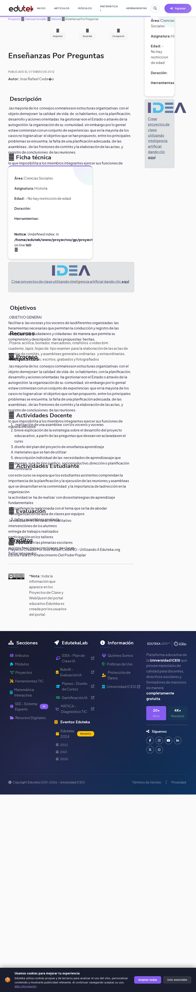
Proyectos (23, 672)
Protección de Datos (119, 675)
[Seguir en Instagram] (159, 740)
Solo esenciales (177, 979)
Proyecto (14, 19)
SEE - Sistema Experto (30, 706)
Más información (26, 986)
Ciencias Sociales (35, 19)
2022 (64, 745)
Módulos (22, 664)
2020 (64, 759)
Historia (56, 19)
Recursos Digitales (30, 717)
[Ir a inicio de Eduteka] (19, 8)
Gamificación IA (74, 697)
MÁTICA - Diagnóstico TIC (74, 709)
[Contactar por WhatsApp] (159, 749)
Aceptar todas (147, 979)
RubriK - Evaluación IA (71, 672)
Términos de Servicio (146, 782)
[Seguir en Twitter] (150, 749)
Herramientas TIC (29, 681)
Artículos (22, 655)
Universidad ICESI (121, 686)
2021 (63, 752)
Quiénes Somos (120, 655)
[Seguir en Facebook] (150, 740)
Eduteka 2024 (75, 734)
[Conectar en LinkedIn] (177, 740)
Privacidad (178, 782)
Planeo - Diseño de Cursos (74, 686)
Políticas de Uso (120, 664)
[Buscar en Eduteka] (155, 8)
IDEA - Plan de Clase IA (73, 658)
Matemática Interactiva (24, 692)
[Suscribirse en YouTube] (168, 740)
